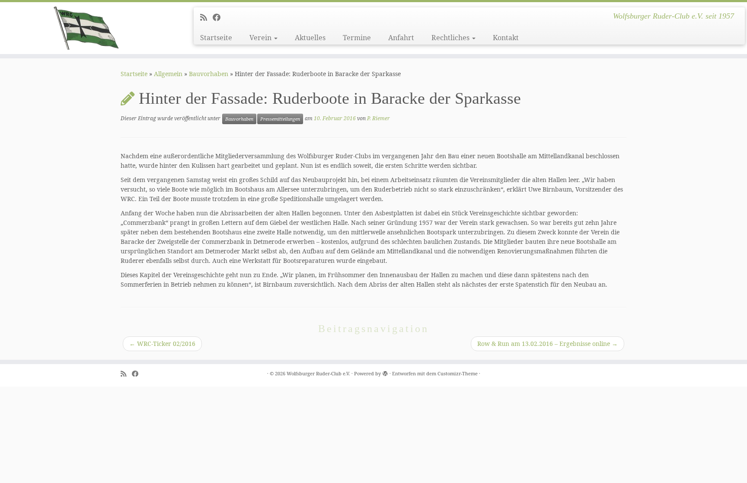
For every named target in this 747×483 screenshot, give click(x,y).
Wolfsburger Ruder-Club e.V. (318, 373)
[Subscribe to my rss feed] (206, 17)
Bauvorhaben (208, 74)
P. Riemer (378, 118)
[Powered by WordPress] (385, 372)
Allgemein (168, 74)
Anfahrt (401, 37)
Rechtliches (451, 37)
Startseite (216, 37)
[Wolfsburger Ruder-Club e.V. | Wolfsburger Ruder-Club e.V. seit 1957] (86, 28)
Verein (261, 37)
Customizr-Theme (457, 373)
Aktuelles (310, 37)
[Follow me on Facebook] (219, 17)
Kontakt (506, 37)
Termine (357, 37)
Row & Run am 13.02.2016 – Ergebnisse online (547, 343)
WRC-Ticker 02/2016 (162, 343)
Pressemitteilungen (280, 119)
